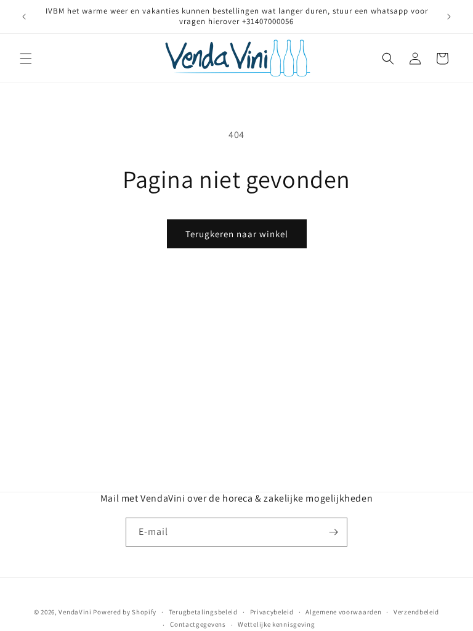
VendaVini (75, 612)
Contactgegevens (198, 624)
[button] (25, 58)
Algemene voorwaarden (343, 612)
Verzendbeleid (416, 612)
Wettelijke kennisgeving (276, 624)
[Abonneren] (333, 532)
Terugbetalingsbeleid (203, 612)
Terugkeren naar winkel (236, 234)
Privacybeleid (272, 612)
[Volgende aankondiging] (449, 16)
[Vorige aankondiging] (24, 16)
